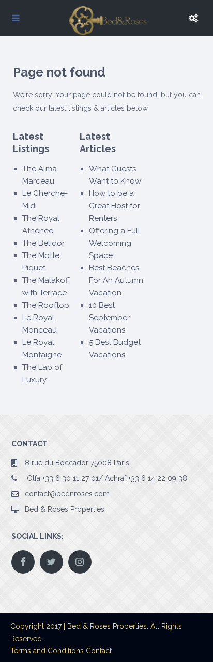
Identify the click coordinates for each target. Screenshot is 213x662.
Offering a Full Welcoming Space (114, 243)
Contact (99, 650)
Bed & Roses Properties (64, 509)
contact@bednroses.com (67, 494)
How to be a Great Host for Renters (114, 206)
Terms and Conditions (47, 650)
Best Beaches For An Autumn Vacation (116, 280)
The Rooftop (45, 305)
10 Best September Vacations (109, 317)
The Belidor (43, 243)
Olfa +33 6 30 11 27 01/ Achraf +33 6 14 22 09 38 (106, 478)
